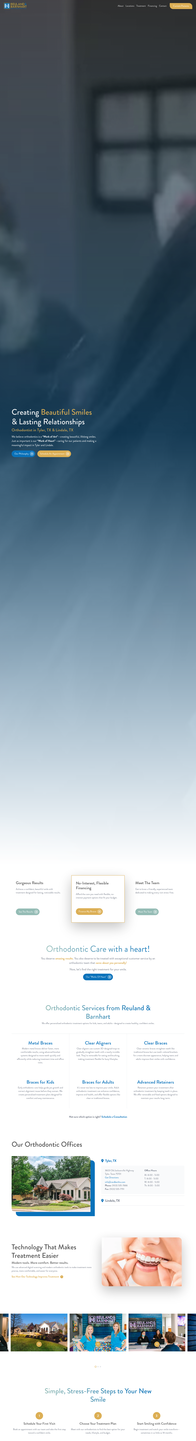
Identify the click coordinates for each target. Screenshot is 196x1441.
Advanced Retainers (155, 1082)
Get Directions (112, 1177)
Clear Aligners (98, 1043)
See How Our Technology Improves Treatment (35, 1276)
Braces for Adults (98, 1082)
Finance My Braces (87, 911)
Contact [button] (163, 6)
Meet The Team (145, 911)
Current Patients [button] (181, 6)
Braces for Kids (40, 1082)
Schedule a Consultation (114, 1117)
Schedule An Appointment (52, 453)
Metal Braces (40, 1043)
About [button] (120, 6)
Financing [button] (152, 6)
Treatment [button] (141, 6)
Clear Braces (155, 1043)
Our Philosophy (21, 453)
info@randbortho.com (115, 1182)
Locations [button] (130, 6)
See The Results (26, 911)
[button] (95, 1366)
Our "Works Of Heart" (96, 977)
